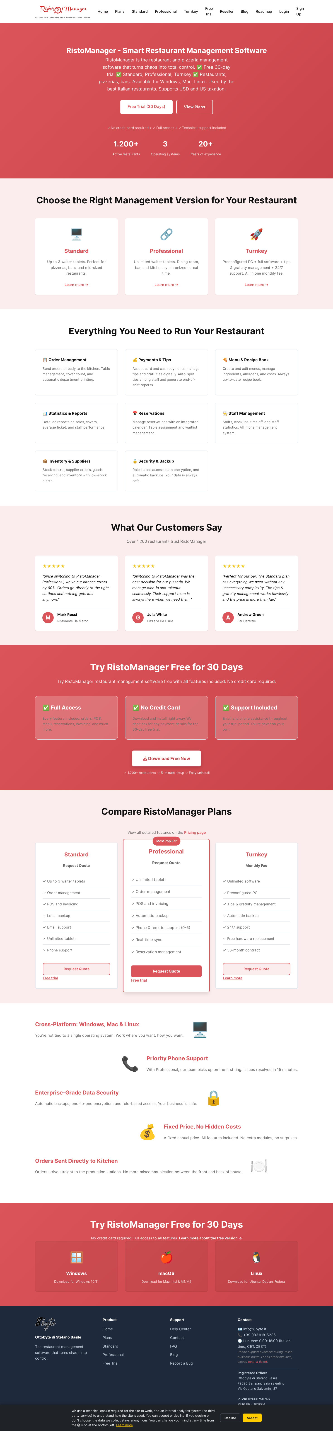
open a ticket (257, 1361)
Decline (230, 1418)
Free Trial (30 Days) (146, 106)
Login (284, 11)
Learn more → (76, 284)
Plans (120, 11)
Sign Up (300, 11)
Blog (245, 11)
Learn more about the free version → (210, 1238)
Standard (140, 11)
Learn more (124, 1425)
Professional (166, 11)
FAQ (173, 1346)
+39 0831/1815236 (259, 1335)
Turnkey (191, 11)
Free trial (50, 978)
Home (103, 11)
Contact (177, 1337)
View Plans (194, 107)
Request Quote (76, 969)
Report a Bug (181, 1363)
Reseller (227, 11)
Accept (252, 1418)
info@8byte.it (254, 1329)
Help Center (180, 1329)
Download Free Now (168, 758)
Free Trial (209, 11)
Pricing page (195, 832)
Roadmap (264, 11)
